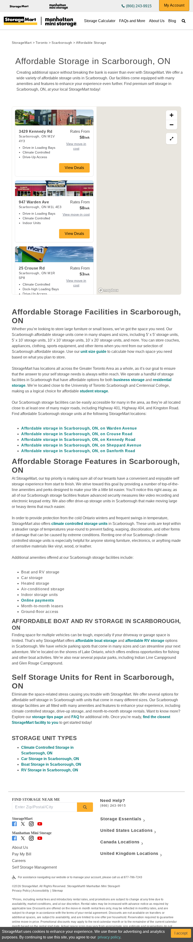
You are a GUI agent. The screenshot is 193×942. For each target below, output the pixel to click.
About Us (157, 21)
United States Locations (126, 830)
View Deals (74, 168)
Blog (172, 21)
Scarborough (62, 42)
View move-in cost (76, 146)
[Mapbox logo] (108, 290)
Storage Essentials (120, 819)
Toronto (42, 42)
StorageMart (22, 42)
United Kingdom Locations (129, 853)
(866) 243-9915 (139, 6)
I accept (180, 933)
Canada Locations (120, 842)
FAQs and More (132, 21)
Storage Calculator (99, 21)
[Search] (85, 807)
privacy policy (109, 937)
